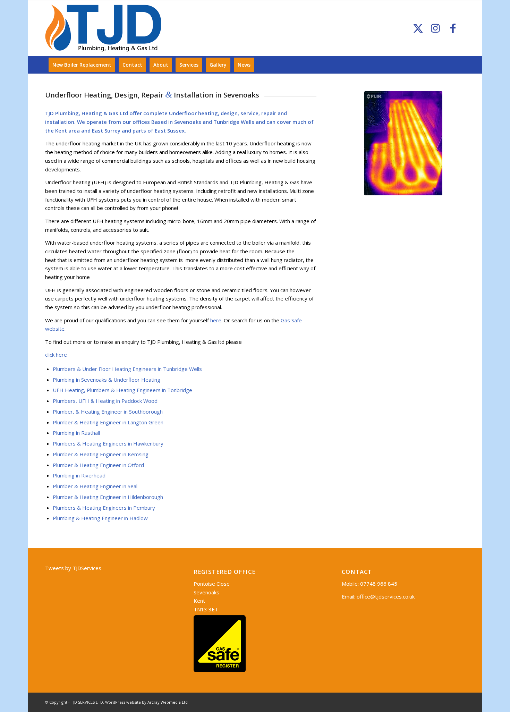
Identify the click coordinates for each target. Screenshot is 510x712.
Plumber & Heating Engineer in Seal (95, 486)
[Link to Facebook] (453, 28)
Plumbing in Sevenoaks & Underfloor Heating (106, 379)
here (215, 320)
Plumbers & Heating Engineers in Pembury (104, 507)
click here (56, 354)
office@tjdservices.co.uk (386, 596)
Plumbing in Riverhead (79, 475)
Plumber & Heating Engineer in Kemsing (100, 454)
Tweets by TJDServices (73, 568)
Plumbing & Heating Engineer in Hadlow (100, 518)
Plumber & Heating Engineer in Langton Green (108, 422)
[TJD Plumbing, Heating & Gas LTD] (103, 28)
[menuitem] (82, 65)
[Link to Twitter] (418, 28)
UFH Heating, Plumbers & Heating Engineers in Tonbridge (122, 390)
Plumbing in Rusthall (76, 432)
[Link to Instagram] (435, 28)
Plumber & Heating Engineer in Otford (98, 464)
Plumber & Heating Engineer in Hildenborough (108, 496)
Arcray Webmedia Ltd (167, 702)
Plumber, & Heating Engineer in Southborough (108, 411)
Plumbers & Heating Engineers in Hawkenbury (108, 443)
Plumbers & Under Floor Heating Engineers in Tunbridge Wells (127, 368)
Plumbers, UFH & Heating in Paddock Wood (105, 400)
